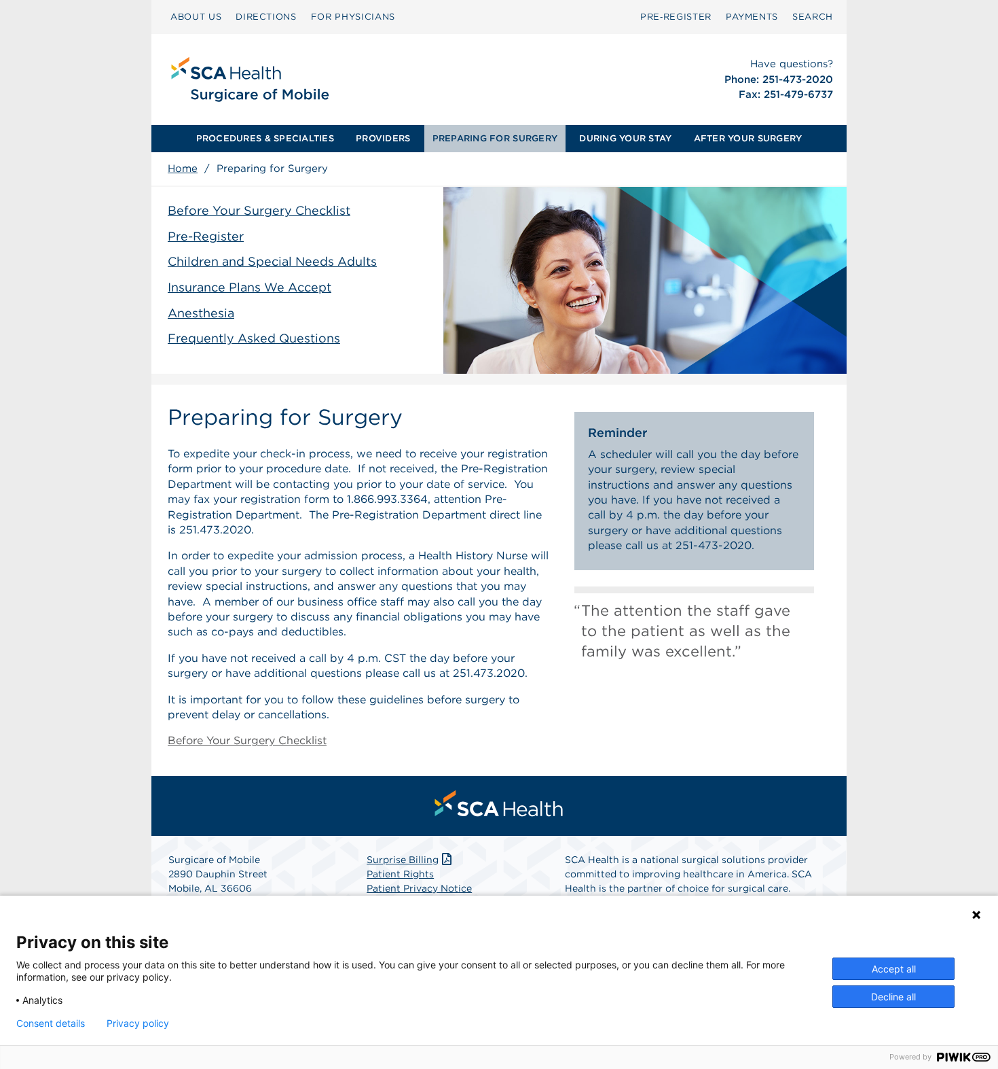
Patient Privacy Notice (419, 888)
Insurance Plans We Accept (249, 287)
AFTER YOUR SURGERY (748, 138)
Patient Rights (400, 874)
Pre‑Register (675, 17)
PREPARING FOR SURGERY (494, 138)
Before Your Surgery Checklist (259, 210)
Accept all (894, 969)
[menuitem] (196, 17)
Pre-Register (206, 236)
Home (183, 168)
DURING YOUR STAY (625, 138)
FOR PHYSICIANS (353, 17)
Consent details (50, 1023)
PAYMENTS (752, 17)
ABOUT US (195, 17)
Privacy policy (138, 1023)
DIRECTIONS (266, 17)
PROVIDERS (383, 138)
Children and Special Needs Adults (272, 261)
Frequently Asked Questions (254, 338)
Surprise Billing (403, 859)
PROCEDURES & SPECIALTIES (265, 138)
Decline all (893, 996)
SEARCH (812, 17)
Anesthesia (201, 313)
